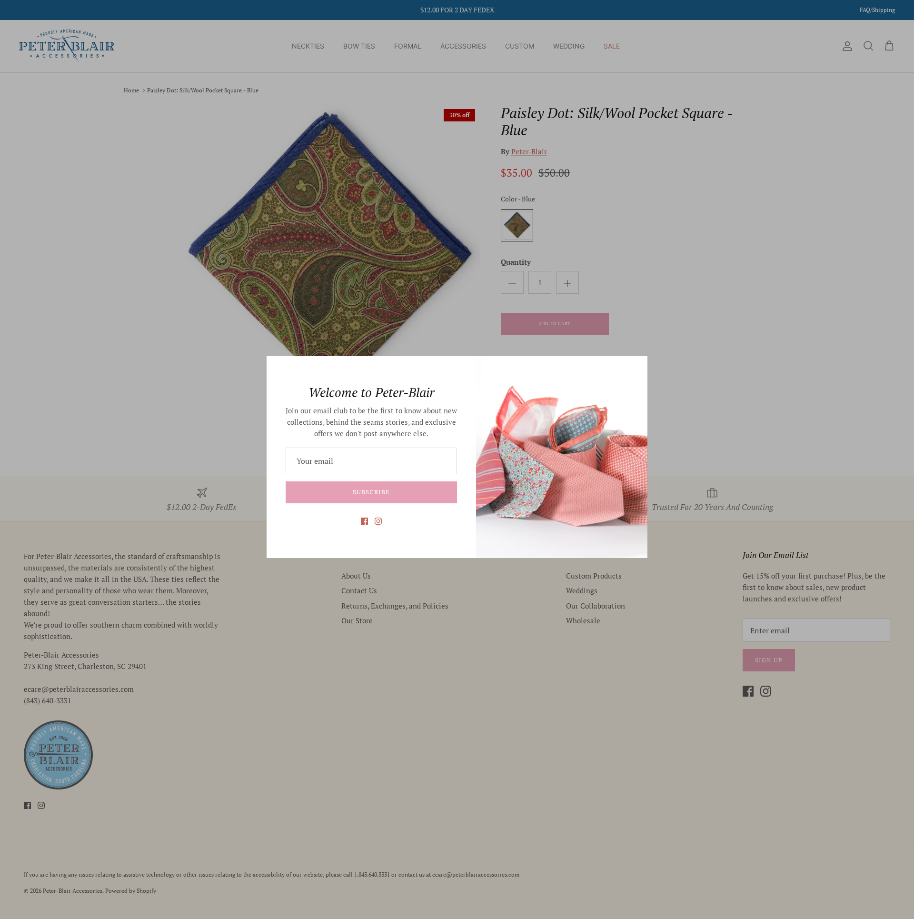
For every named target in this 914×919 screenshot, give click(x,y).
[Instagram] (378, 521)
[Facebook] (364, 521)
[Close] (635, 368)
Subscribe (371, 492)
